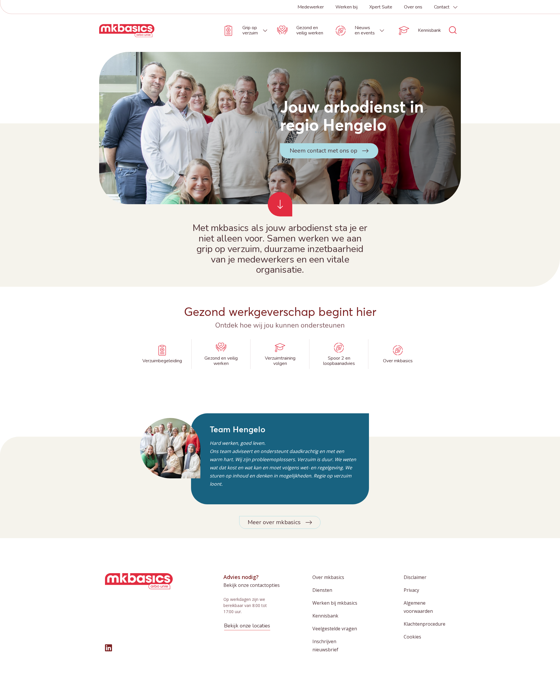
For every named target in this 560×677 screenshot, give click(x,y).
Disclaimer (415, 577)
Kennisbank (325, 616)
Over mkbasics (328, 577)
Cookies (412, 637)
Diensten (322, 590)
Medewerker (311, 7)
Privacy (411, 590)
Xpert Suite (380, 7)
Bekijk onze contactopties (251, 585)
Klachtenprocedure (424, 624)
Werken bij (346, 7)
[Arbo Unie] (127, 31)
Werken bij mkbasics (334, 603)
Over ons (413, 7)
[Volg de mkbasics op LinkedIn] (108, 648)
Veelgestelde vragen (334, 628)
